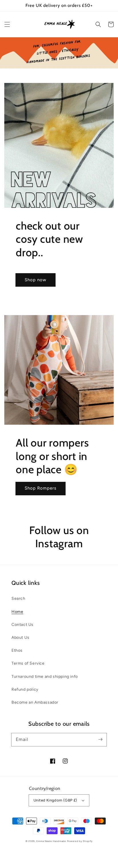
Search (18, 598)
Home (17, 611)
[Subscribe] (100, 739)
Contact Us (22, 624)
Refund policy (24, 689)
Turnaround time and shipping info (44, 676)
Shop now (35, 279)
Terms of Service (28, 663)
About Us (20, 637)
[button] (7, 24)
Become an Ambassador (34, 702)
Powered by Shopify (80, 841)
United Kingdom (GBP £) (55, 800)
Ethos (17, 650)
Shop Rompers (40, 488)
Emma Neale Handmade (51, 841)
